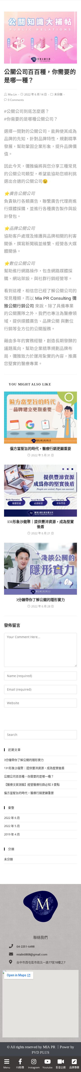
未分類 (58, 94)
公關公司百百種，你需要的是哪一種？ (29, 776)
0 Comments (16, 100)
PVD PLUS (41, 1052)
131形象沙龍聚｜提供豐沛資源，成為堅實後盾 (40, 524)
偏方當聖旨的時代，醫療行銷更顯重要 (40, 449)
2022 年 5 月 (12, 826)
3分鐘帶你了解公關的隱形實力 (40, 600)
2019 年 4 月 (12, 834)
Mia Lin (12, 94)
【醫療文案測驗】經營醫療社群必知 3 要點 (32, 784)
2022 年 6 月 (12, 818)
